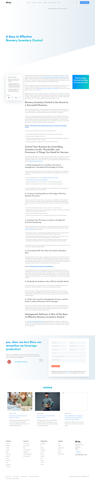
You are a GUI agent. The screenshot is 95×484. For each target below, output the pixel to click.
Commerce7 (43, 450)
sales (7, 462)
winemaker (8, 460)
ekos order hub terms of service (12, 478)
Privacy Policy (68, 373)
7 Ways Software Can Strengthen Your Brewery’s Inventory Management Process (46, 126)
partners (54, 2)
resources (39, 2)
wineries (7, 448)
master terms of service (34, 476)
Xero (41, 458)
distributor (8, 466)
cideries (7, 450)
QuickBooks (43, 443)
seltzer (7, 452)
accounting (8, 464)
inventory (8, 456)
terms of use (8, 476)
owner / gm (8, 454)
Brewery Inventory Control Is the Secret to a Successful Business (14, 80)
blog (24, 448)
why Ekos (50, 2)
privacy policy (16, 476)
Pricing (58, 2)
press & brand (61, 448)
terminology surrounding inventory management (37, 179)
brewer (7, 458)
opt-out (79, 373)
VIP (41, 445)
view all (42, 464)
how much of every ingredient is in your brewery (48, 88)
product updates (26, 456)
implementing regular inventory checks (50, 177)
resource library (26, 443)
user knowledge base (27, 454)
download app (61, 454)
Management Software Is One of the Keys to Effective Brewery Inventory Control (14, 90)
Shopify (42, 448)
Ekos (68, 371)
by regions (34, 2)
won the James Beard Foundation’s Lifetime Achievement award (55, 77)
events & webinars (27, 450)
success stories (26, 445)
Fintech (42, 460)
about (59, 443)
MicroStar (43, 456)
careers (59, 445)
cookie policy (24, 476)
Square (42, 454)
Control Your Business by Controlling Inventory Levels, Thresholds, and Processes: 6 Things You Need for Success (14, 85)
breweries (8, 443)
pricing (59, 450)
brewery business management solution (37, 321)
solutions (29, 2)
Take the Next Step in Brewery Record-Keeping (41, 266)
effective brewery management (36, 161)
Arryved (42, 452)
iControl (42, 462)
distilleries (8, 445)
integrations (45, 2)
